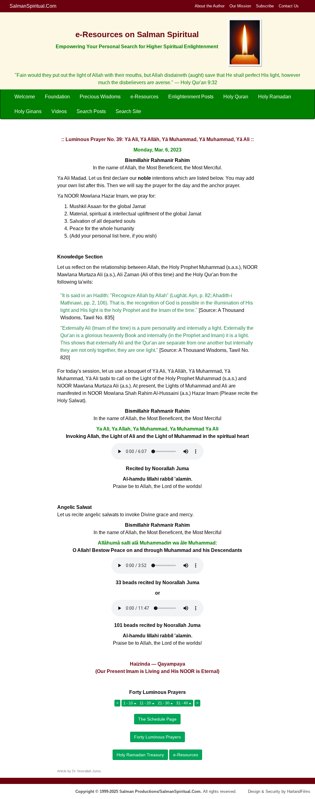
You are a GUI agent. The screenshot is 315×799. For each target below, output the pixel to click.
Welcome (24, 96)
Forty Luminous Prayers (157, 736)
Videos (59, 111)
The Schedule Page (157, 719)
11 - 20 (146, 703)
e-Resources (144, 96)
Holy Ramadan (274, 96)
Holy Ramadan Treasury (140, 754)
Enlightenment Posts (190, 96)
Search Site (128, 111)
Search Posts (91, 111)
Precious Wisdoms (100, 96)
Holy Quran (235, 96)
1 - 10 (128, 703)
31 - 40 (182, 703)
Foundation (57, 96)
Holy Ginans (28, 111)
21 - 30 (164, 703)
